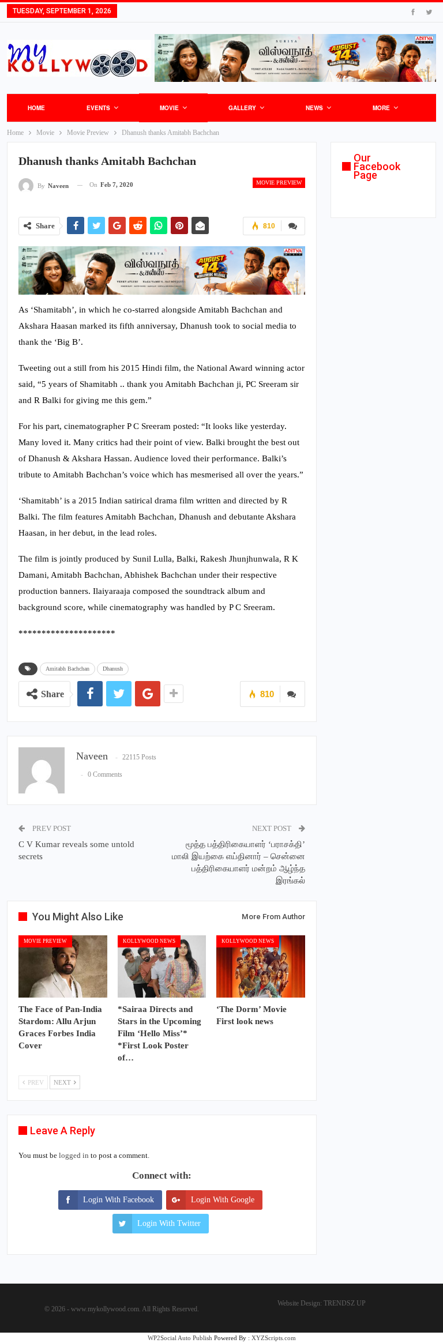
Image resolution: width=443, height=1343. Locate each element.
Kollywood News (149, 941)
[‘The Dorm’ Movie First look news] (260, 966)
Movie (169, 108)
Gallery (242, 108)
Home (36, 108)
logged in (74, 1155)
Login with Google (222, 1199)
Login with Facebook (118, 1199)
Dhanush (113, 668)
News (314, 108)
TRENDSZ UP (345, 1303)
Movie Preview (279, 182)
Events (98, 108)
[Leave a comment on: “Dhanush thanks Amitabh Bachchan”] (293, 226)
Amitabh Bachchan (67, 668)
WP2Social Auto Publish (180, 1337)
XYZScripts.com (273, 1337)
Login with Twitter (169, 1223)
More (381, 108)
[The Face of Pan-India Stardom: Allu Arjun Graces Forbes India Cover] (62, 966)
